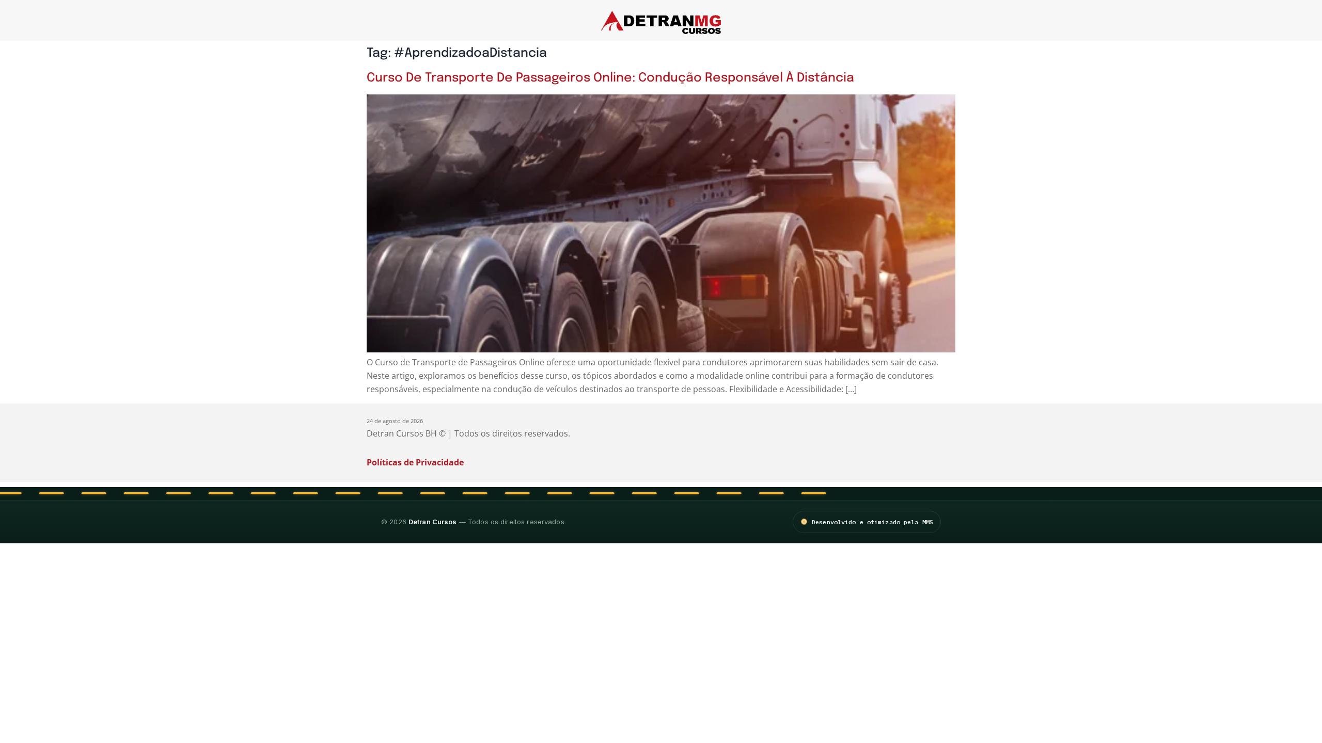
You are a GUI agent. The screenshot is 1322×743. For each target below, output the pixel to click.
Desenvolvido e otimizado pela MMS (872, 522)
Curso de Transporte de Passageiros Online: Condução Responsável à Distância (610, 78)
